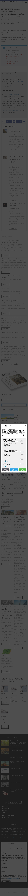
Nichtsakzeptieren (14, 470)
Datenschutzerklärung (11, 429)
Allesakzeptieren (22, 470)
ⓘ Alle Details (6, 446)
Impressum (4, 429)
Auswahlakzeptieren (5, 470)
